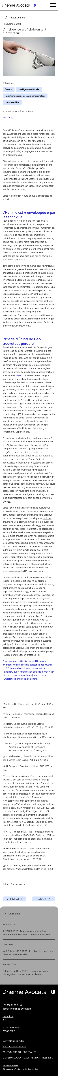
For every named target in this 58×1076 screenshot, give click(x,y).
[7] (11, 521)
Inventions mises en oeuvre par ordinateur (25, 96)
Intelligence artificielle (28, 89)
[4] (28, 400)
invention (40, 490)
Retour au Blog (17, 17)
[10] (38, 654)
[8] (39, 525)
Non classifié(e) (12, 102)
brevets (15, 372)
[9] (27, 591)
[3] (4, 389)
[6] (9, 501)
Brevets (8, 89)
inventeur (15, 140)
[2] (11, 245)
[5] (19, 414)
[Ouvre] (53, 5)
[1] (13, 117)
